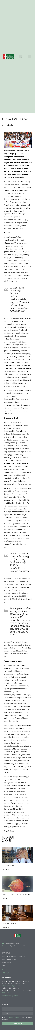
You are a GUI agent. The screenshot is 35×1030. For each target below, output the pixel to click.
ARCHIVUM (5, 973)
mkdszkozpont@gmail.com (11, 986)
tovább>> (5, 992)
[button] (29, 56)
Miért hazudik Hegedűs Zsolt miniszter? (16, 895)
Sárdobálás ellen (8, 866)
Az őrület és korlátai (9, 923)
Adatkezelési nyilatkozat (10, 996)
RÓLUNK (5, 969)
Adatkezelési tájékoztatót (13, 1017)
